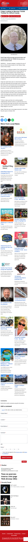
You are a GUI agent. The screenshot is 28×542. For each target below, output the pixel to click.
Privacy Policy (17, 533)
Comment (3, 432)
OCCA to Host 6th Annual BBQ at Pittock (21, 138)
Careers (4, 533)
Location (3, 419)
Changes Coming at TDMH (19, 386)
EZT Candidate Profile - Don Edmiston (6, 303)
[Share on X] (9, 120)
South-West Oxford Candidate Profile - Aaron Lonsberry (21, 250)
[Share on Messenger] (5, 120)
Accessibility (14, 535)
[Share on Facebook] (2, 120)
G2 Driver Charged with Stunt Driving (6, 328)
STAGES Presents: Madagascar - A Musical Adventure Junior (6, 364)
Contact (23, 533)
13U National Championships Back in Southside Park (20, 278)
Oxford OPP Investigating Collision (7, 384)
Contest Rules (10, 533)
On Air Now (23, 3)
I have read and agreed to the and (14, 453)
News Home (5, 16)
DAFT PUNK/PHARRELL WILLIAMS (18, 486)
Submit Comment (6, 457)
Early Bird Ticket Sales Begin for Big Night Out (20, 220)
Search (24, 461)
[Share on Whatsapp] (12, 120)
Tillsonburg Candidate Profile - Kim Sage (20, 338)
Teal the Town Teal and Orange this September (6, 268)
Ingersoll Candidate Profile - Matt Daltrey (20, 198)
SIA (11, 497)
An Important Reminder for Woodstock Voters (20, 299)
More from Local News (15, 16)
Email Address (4, 426)
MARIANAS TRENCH (15, 518)
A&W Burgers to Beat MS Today (7, 223)
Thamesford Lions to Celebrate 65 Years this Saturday (6, 247)
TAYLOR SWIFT (14, 508)
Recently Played (6, 482)
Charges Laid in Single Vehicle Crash (20, 169)
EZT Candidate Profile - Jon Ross (6, 147)
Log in (3, 410)
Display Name (4, 413)
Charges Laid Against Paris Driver (20, 357)
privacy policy (19, 452)
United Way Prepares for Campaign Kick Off (7, 172)
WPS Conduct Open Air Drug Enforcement (6, 195)
